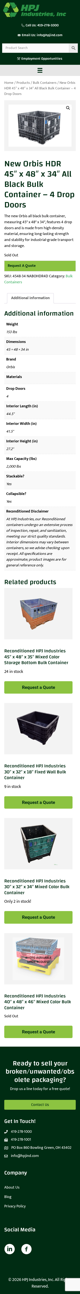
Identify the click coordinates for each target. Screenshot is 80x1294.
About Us (11, 1187)
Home (8, 83)
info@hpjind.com (50, 35)
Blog (8, 1197)
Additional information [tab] (30, 298)
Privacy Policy (15, 1206)
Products (23, 83)
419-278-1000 (48, 25)
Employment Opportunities (42, 58)
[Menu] (39, 70)
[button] (68, 108)
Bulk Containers (45, 83)
